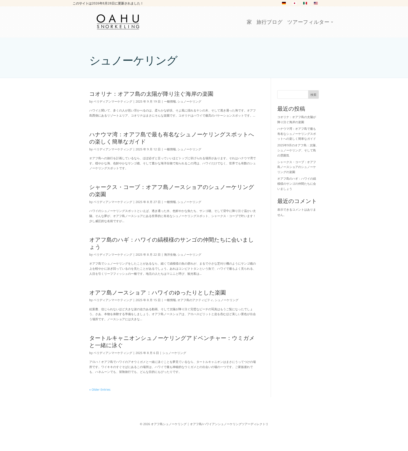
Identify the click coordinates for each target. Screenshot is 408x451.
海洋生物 (170, 254)
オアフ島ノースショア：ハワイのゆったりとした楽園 (157, 292)
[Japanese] (295, 4)
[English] (316, 4)
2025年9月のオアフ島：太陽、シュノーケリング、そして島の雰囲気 (298, 150)
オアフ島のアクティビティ (195, 300)
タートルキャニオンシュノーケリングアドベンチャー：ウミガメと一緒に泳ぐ (172, 341)
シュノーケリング (189, 101)
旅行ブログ (269, 22)
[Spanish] (305, 4)
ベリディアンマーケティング (113, 101)
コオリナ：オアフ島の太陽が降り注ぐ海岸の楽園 (151, 93)
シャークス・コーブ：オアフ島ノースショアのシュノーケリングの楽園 (171, 190)
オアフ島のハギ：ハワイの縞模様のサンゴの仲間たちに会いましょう (171, 243)
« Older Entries (99, 390)
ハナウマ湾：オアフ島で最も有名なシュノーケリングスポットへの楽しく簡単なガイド (171, 137)
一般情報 (170, 101)
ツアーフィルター (308, 22)
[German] (284, 4)
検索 (313, 95)
